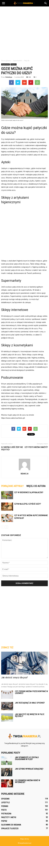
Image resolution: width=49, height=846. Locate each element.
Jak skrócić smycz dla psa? (14, 677)
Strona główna (6, 61)
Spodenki (5, 799)
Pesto (4, 810)
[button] (45, 3)
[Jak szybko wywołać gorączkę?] (6, 772)
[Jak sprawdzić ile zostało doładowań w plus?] (6, 760)
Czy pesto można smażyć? (36, 447)
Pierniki (4, 806)
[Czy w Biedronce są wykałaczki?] (7, 495)
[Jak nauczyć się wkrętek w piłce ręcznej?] (7, 717)
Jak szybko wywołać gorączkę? (29, 769)
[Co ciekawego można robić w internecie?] (7, 783)
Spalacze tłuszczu (9, 828)
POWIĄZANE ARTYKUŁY (12, 486)
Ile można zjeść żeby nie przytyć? (12, 448)
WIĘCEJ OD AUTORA (36, 486)
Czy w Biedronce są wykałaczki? (28, 492)
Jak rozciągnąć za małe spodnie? (30, 703)
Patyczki (13, 64)
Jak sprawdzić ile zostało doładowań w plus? (27, 758)
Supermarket (5, 64)
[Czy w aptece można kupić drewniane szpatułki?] (7, 518)
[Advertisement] (24, 32)
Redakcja (8, 77)
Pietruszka (6, 813)
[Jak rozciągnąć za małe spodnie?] (7, 706)
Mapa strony (24, 839)
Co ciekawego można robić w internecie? (27, 781)
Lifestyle (5, 802)
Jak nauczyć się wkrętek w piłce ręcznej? (29, 715)
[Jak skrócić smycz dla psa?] (24, 663)
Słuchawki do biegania (11, 825)
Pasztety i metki (8, 817)
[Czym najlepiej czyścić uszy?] (7, 507)
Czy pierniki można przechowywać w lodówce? (31, 692)
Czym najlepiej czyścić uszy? (27, 504)
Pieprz (4, 821)
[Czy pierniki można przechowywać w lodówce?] (7, 694)
